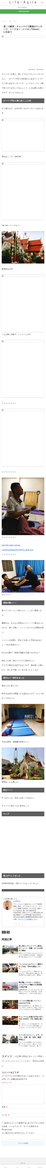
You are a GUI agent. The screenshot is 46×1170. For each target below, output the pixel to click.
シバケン (17, 901)
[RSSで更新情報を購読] (24, 924)
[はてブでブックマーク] (18, 792)
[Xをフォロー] (14, 924)
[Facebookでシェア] (8, 792)
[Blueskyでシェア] (28, 786)
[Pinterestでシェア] (13, 798)
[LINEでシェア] (38, 792)
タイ (4, 932)
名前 (5, 1107)
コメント (6, 1082)
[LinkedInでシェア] (23, 798)
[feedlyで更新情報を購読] (20, 924)
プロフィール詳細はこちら (27, 919)
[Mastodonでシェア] (18, 786)
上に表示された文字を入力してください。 (19, 1133)
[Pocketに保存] (28, 792)
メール (6, 1115)
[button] (33, 798)
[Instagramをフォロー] (17, 924)
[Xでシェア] (8, 786)
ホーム (23, 1163)
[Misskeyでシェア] (38, 786)
